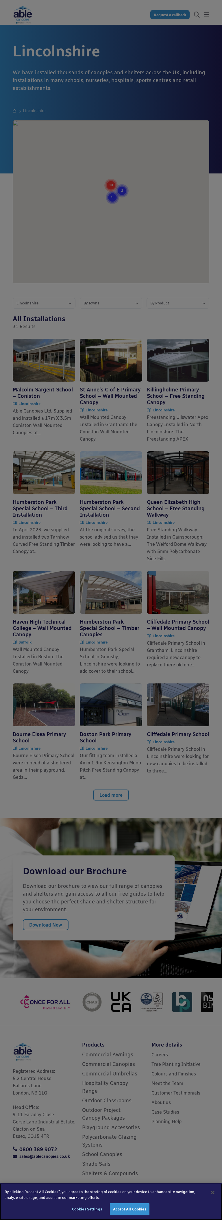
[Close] (212, 1192)
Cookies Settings (87, 1209)
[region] (111, 1201)
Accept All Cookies (129, 1209)
